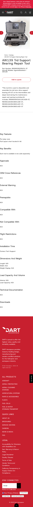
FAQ (3, 435)
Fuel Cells (6, 403)
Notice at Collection (9, 489)
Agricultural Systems (11, 393)
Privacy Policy (23, 492)
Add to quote (16, 80)
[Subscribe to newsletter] (19, 485)
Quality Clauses (7, 457)
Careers (5, 428)
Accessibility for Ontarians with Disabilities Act (11, 445)
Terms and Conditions (17, 496)
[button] (3, 12)
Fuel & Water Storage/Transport (10, 408)
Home (6, 55)
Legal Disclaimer (8, 455)
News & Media (7, 432)
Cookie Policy (6, 496)
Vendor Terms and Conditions (8, 464)
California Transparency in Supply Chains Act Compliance (11, 470)
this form (28, 7)
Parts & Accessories (10, 397)
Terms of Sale (7, 460)
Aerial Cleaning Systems (8, 389)
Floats (4, 400)
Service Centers (8, 425)
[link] (25, 12)
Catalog (11, 55)
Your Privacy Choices (11, 493)
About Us (6, 418)
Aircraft (5, 381)
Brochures (6, 422)
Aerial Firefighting (9, 384)
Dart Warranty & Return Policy (10, 450)
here (16, 7)
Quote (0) (31, 379)
